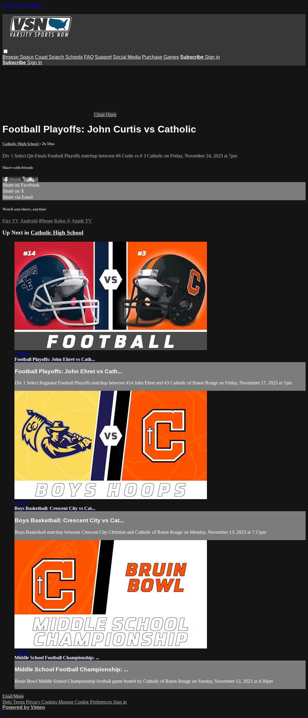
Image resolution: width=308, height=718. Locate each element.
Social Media (127, 57)
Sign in (212, 57)
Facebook (12, 179)
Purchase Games (160, 57)
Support (103, 57)
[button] (6, 51)
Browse (11, 57)
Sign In (34, 62)
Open (111, 114)
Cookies (50, 701)
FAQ (89, 57)
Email (32, 179)
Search (57, 57)
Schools (74, 57)
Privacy (34, 701)
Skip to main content (22, 5)
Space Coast (34, 57)
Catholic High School (20, 143)
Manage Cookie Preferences (85, 701)
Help (7, 701)
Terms (19, 701)
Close (100, 114)
